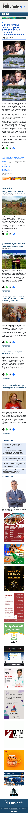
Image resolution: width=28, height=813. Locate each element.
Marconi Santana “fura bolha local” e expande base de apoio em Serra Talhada (19, 158)
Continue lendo (6, 238)
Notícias (4, 22)
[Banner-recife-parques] (14, 553)
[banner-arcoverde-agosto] (14, 178)
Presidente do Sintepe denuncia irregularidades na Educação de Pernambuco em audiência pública (14, 385)
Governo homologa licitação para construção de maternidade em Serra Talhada (7, 169)
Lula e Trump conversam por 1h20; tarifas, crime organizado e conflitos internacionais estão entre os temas (13, 452)
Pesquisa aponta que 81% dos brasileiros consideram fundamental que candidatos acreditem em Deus (14, 471)
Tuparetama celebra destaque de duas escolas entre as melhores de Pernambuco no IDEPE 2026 (14, 465)
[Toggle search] (7, 14)
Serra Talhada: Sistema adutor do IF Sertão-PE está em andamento (13, 192)
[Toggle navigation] (3, 14)
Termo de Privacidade (14, 809)
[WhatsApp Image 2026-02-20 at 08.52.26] (14, 578)
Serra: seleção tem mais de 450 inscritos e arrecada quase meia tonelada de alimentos (13, 298)
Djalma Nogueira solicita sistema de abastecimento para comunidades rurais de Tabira (13, 245)
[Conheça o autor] (14, 493)
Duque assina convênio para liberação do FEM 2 (12, 352)
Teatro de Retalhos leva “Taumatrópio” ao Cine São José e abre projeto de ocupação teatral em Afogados (14, 458)
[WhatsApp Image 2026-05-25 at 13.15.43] (14, 527)
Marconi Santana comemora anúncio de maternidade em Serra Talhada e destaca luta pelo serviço (7, 158)
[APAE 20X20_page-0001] (14, 633)
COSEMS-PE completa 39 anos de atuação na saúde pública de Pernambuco (12, 446)
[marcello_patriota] (14, 792)
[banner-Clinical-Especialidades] (14, 607)
